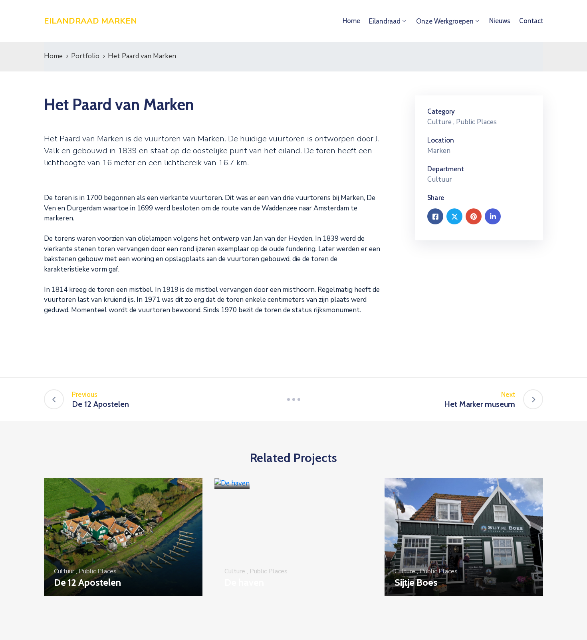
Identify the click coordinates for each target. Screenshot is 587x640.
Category (441, 111)
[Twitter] (454, 216)
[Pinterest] (474, 216)
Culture (439, 122)
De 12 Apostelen (87, 582)
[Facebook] (435, 216)
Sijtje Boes (416, 582)
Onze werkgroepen (445, 21)
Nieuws (499, 21)
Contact (531, 21)
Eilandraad (385, 21)
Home (351, 21)
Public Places (476, 122)
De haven (244, 582)
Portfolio (85, 56)
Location (440, 140)
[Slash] (293, 399)
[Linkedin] (493, 216)
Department (445, 169)
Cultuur (64, 571)
